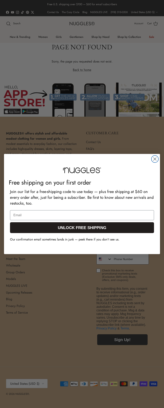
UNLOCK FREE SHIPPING (82, 227)
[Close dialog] (154, 159)
